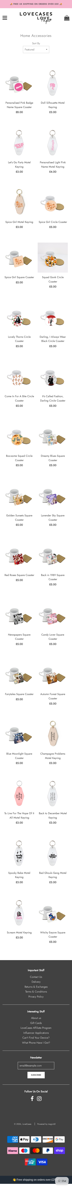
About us (36, 1018)
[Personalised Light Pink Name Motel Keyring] (53, 143)
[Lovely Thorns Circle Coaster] (19, 317)
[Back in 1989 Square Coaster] (53, 555)
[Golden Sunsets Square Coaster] (19, 496)
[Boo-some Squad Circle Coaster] (19, 436)
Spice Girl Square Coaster (19, 277)
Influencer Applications (36, 1033)
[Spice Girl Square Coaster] (19, 258)
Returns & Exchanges (36, 987)
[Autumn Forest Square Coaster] (53, 674)
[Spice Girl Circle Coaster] (53, 202)
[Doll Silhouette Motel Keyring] (53, 83)
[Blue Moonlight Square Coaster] (19, 734)
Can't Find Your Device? (36, 1038)
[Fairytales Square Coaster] (19, 674)
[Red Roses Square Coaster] (19, 555)
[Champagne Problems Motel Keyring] (53, 734)
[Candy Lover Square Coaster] (53, 615)
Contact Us (36, 977)
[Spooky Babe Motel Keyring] (19, 853)
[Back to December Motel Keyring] (53, 794)
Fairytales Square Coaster (19, 694)
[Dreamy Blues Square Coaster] (53, 436)
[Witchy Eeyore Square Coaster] (53, 913)
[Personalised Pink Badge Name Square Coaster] (19, 83)
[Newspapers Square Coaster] (19, 615)
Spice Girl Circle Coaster (53, 222)
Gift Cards (36, 1023)
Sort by (36, 43)
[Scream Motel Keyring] (19, 913)
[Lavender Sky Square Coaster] (53, 496)
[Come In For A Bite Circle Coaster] (19, 377)
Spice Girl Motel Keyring (19, 222)
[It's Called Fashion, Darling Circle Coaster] (53, 377)
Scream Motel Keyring (19, 932)
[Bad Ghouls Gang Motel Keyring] (53, 853)
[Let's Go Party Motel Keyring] (19, 143)
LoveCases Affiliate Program (36, 1028)
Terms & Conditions (36, 992)
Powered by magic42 (46, 1124)
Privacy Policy (36, 997)
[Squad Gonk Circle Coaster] (53, 258)
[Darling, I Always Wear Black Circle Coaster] (53, 317)
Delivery (36, 982)
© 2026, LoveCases (22, 1124)
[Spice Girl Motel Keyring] (19, 202)
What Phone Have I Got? (36, 1043)
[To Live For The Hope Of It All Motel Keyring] (19, 794)
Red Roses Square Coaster (19, 575)
